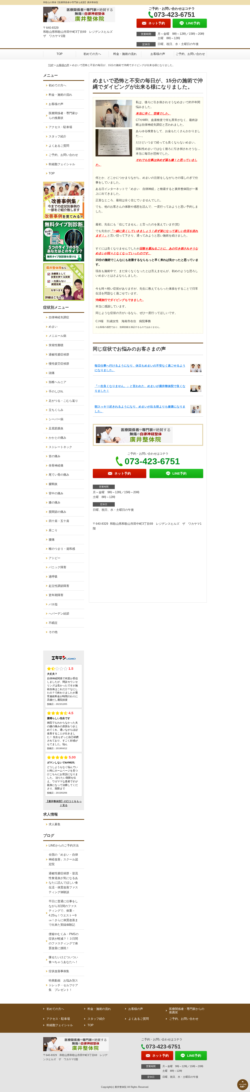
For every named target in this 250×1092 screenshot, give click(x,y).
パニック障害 (57, 567)
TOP (60, 53)
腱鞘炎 (53, 484)
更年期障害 (56, 595)
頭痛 (52, 372)
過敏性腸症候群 (59, 354)
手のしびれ (56, 391)
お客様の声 (157, 53)
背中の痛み (56, 493)
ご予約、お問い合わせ (190, 53)
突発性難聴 (56, 345)
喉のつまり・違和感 (62, 548)
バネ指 (53, 604)
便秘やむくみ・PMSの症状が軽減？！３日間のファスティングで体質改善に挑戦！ (64, 941)
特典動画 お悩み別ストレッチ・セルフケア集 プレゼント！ (63, 985)
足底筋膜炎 (56, 428)
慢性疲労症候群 (59, 363)
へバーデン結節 (59, 613)
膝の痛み (54, 502)
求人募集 (54, 824)
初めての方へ (92, 53)
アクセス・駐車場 (60, 127)
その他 (53, 632)
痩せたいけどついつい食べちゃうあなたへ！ (63, 960)
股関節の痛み (57, 511)
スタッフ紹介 (57, 136)
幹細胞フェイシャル (62, 164)
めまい (53, 326)
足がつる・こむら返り (63, 400)
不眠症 (53, 622)
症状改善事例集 (59, 971)
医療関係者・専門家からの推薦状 (63, 115)
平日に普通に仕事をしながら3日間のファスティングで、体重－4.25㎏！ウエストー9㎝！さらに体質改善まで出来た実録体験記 (63, 913)
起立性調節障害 (59, 585)
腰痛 (52, 539)
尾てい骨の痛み (59, 474)
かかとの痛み (57, 437)
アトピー (54, 558)
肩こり (53, 530)
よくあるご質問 (59, 145)
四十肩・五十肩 (59, 520)
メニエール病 (57, 335)
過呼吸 (53, 576)
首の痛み (54, 456)
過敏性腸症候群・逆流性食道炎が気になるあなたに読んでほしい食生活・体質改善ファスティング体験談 (63, 883)
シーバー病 (56, 419)
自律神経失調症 (59, 317)
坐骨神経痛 (56, 465)
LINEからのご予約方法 (64, 845)
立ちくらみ (56, 409)
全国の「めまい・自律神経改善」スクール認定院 (63, 859)
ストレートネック (60, 447)
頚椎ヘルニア (57, 382)
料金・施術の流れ (125, 53)
